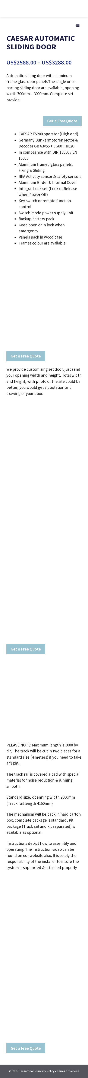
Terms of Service (68, 1071)
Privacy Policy (45, 1071)
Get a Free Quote (62, 120)
